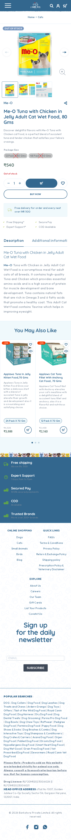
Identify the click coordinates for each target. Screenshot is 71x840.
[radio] (15, 420)
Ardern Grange (36, 706)
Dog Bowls (11, 722)
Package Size (11, 149)
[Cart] (65, 6)
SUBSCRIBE (35, 668)
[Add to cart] (28, 430)
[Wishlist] (62, 183)
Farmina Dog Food (29, 725)
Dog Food (34, 702)
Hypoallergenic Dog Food (19, 744)
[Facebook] (27, 827)
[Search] (52, 6)
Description (14, 240)
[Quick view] (30, 351)
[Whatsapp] (45, 827)
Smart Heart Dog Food (50, 744)
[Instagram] (36, 827)
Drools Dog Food (50, 741)
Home (31, 17)
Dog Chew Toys (29, 722)
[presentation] (7, 52)
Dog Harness (25, 714)
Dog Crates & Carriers (17, 737)
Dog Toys (53, 706)
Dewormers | (39, 752)
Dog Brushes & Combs (36, 729)
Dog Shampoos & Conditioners (43, 733)
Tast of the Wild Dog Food (30, 710)
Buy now (35, 194)
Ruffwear (46, 722)
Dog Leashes (50, 702)
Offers (8, 710)
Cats (40, 17)
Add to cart (41, 183)
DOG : (7, 702)
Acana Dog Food (43, 737)
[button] (32, 442)
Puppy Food (49, 725)
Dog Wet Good (13, 748)
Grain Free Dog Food (36, 748)
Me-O (8, 103)
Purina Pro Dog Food (54, 718)
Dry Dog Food (43, 714)
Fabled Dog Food (28, 741)
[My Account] (58, 6)
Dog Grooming (31, 718)
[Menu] (8, 5)
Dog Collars (18, 702)
